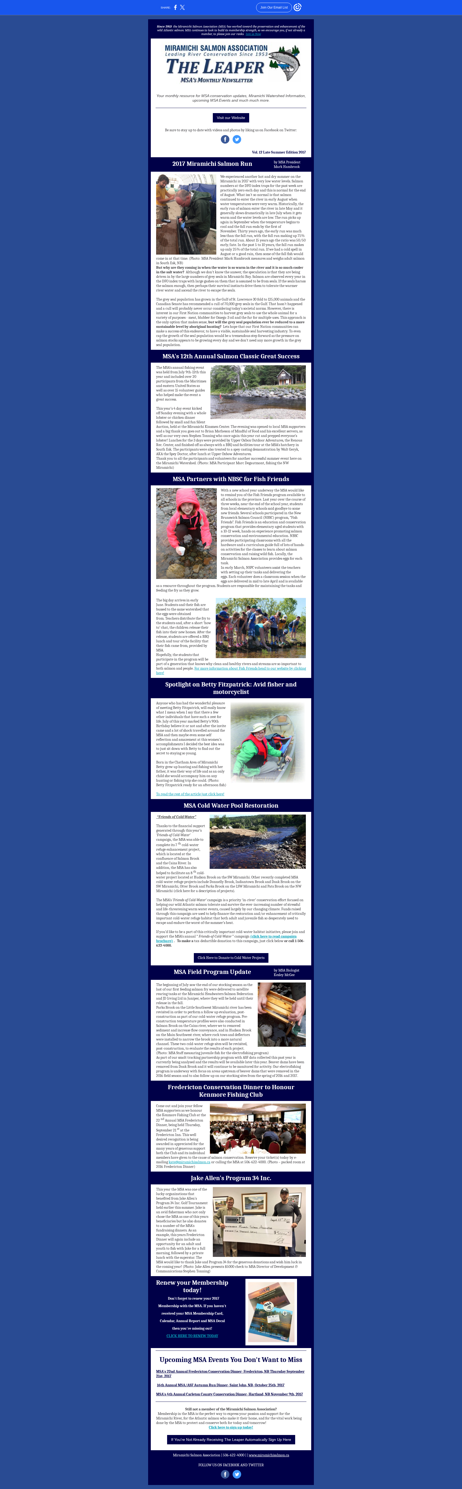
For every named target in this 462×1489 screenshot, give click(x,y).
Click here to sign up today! (231, 1427)
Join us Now (253, 34)
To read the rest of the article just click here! (190, 794)
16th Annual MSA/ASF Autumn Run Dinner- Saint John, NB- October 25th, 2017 (220, 1385)
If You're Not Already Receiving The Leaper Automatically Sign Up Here (231, 1439)
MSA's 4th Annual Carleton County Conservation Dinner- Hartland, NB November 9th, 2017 (229, 1394)
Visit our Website (231, 118)
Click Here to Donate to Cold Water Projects (231, 957)
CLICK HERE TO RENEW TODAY (192, 1336)
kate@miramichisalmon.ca (189, 1162)
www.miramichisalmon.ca (269, 1455)
